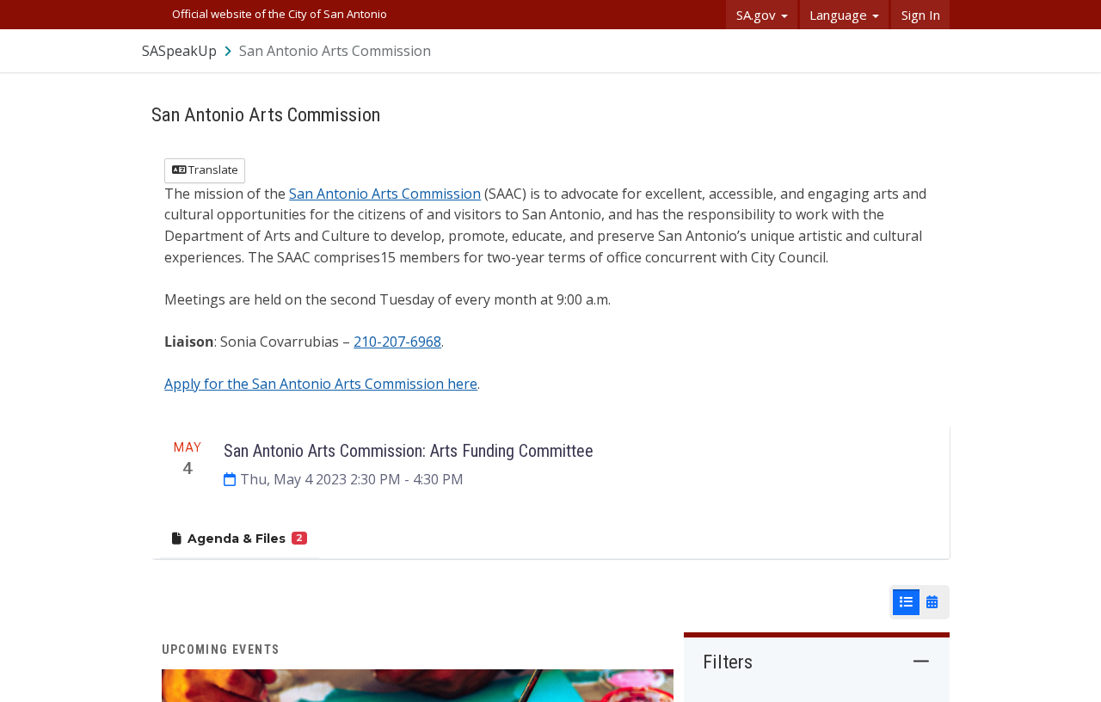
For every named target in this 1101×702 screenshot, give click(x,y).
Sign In (920, 14)
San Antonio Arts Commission (385, 193)
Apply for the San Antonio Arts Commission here (320, 383)
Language (839, 14)
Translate (212, 169)
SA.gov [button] (757, 14)
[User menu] (938, 50)
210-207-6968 (397, 341)
